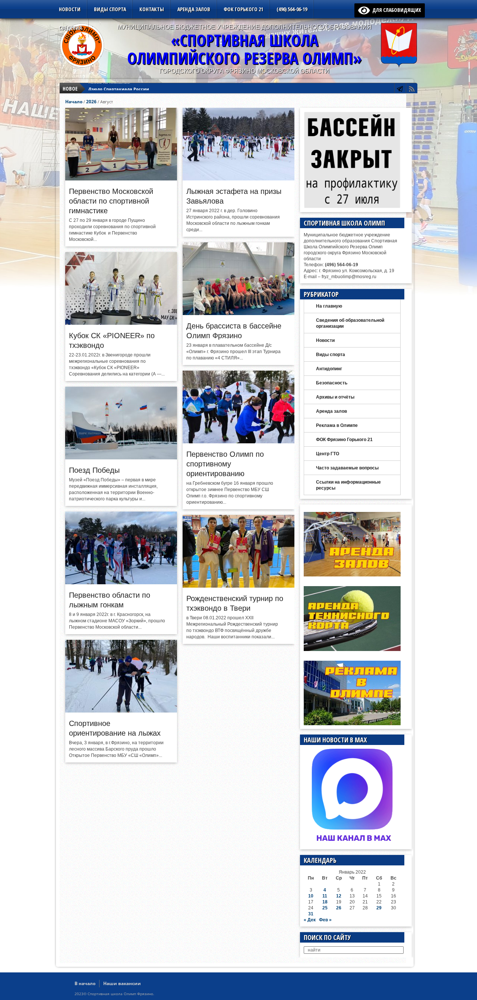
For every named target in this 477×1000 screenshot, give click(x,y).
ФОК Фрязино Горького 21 (344, 439)
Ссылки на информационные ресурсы (348, 485)
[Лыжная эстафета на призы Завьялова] (238, 179)
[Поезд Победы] (121, 457)
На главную (329, 306)
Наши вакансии (122, 983)
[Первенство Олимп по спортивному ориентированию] (238, 441)
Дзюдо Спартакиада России (118, 88)
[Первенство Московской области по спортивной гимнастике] (121, 179)
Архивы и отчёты (335, 397)
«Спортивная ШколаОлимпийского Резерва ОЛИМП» (244, 49)
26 (338, 908)
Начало (73, 101)
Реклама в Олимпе (337, 425)
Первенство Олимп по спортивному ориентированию (225, 464)
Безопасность (331, 383)
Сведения (70, 27)
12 (338, 896)
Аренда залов (193, 9)
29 (379, 908)
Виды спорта (110, 9)
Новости (69, 9)
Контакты (151, 9)
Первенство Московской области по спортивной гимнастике (111, 201)
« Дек (310, 919)
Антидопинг (329, 368)
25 (325, 908)
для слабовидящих (395, 9)
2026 (91, 101)
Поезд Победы (94, 470)
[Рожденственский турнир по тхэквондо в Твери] (238, 586)
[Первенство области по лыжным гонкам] (121, 582)
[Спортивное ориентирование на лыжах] (121, 711)
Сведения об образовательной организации (350, 323)
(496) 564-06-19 (292, 9)
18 (325, 902)
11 (324, 896)
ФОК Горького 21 (243, 9)
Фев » (325, 919)
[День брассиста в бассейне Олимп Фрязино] (238, 313)
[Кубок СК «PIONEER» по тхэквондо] (121, 323)
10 (310, 896)
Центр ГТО (327, 453)
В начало (85, 983)
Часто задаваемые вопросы (347, 468)
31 (310, 913)
